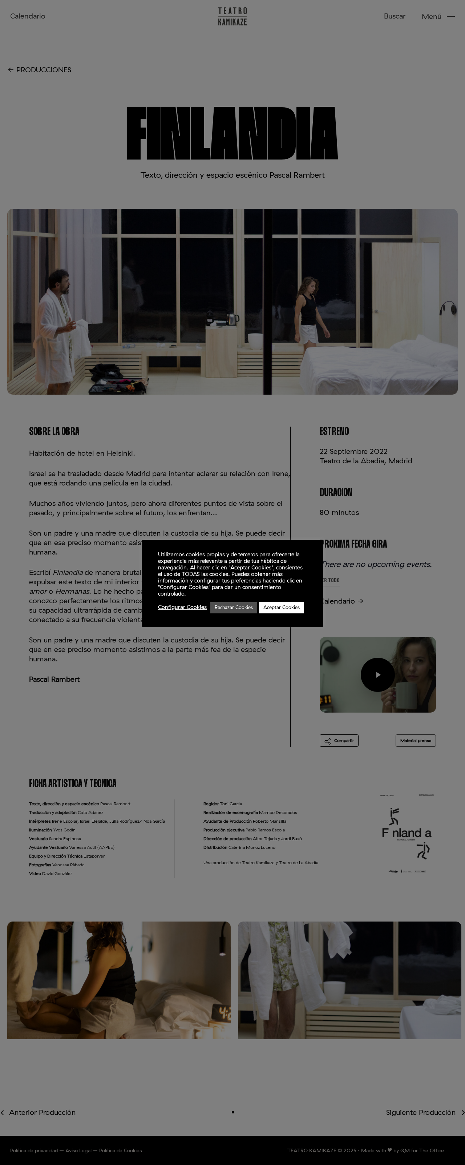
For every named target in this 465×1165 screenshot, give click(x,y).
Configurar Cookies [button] (182, 607)
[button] (438, 16)
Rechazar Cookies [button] (234, 607)
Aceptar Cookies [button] (281, 607)
